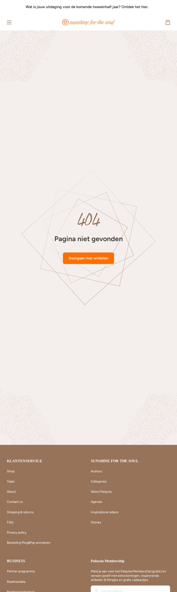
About (11, 492)
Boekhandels (16, 582)
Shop (11, 471)
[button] (167, 22)
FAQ (10, 522)
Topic (11, 481)
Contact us (15, 502)
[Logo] (88, 22)
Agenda (96, 502)
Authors (96, 471)
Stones (96, 522)
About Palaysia (101, 492)
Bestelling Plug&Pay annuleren (28, 543)
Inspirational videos (104, 512)
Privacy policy (17, 532)
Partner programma (21, 571)
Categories (99, 481)
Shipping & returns (20, 512)
